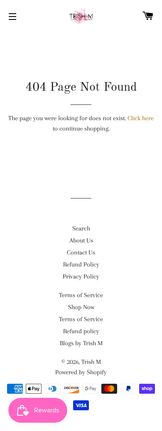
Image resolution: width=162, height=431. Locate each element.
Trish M (91, 362)
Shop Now (81, 307)
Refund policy (81, 331)
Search (81, 228)
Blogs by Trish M (81, 343)
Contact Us (81, 252)
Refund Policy (81, 264)
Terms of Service (81, 295)
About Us (81, 240)
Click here (141, 118)
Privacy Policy (81, 276)
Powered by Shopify (81, 372)
